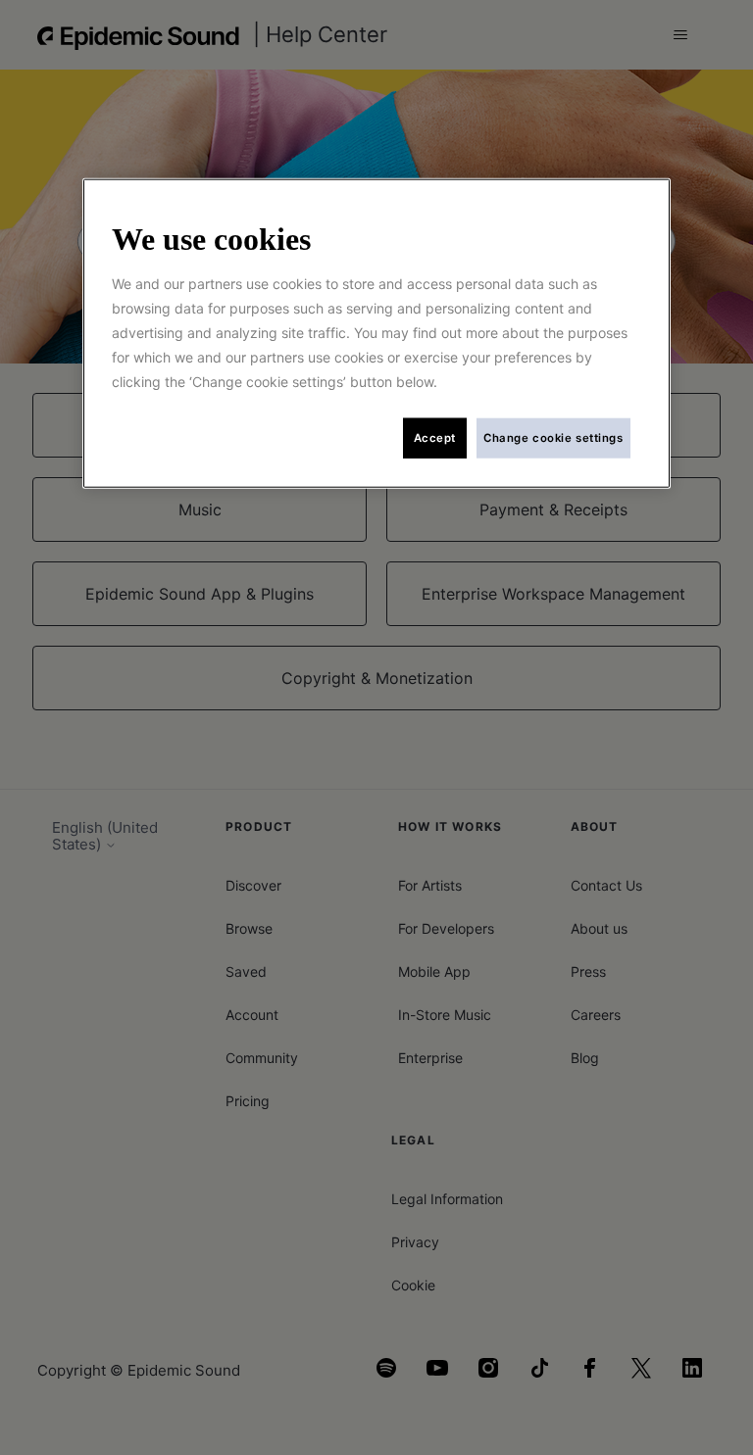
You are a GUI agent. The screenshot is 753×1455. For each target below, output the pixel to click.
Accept (435, 437)
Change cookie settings (553, 437)
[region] (376, 333)
